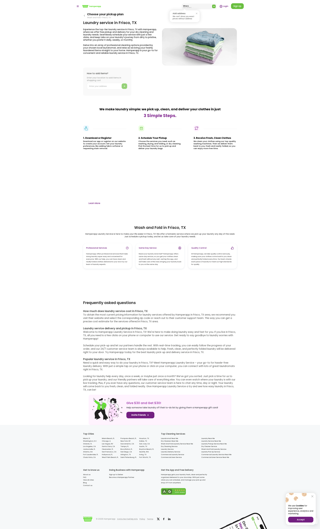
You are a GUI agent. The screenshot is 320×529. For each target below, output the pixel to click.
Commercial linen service (171, 457)
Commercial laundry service (172, 454)
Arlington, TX (125, 454)
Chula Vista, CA (89, 457)
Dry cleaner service (209, 446)
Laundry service (167, 449)
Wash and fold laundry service (213, 449)
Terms (150, 519)
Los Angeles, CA (89, 446)
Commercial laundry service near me (216, 454)
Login (225, 6)
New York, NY (125, 441)
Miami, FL (86, 438)
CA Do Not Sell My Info (127, 519)
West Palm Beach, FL (110, 457)
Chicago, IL (106, 441)
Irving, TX (142, 454)
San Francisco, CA (109, 452)
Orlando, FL (87, 444)
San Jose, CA (144, 444)
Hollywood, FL (107, 454)
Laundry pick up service (210, 452)
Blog (85, 483)
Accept (301, 519)
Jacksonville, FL (89, 449)
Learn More (94, 203)
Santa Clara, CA (108, 446)
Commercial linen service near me (215, 457)
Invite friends (138, 415)
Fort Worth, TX (145, 457)
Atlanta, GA (88, 452)
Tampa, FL (124, 446)
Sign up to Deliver (116, 474)
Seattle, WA (144, 452)
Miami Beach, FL (108, 438)
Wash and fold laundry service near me (177, 444)
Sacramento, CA (127, 444)
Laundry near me (208, 438)
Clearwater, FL (107, 449)
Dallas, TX (143, 441)
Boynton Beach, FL (146, 449)
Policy (142, 519)
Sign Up (237, 6)
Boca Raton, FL (126, 449)
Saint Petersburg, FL (128, 457)
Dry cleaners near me (169, 441)
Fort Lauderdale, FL (90, 454)
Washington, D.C (90, 441)
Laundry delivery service (170, 452)
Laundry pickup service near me (214, 444)
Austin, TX (143, 446)
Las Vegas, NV (107, 444)
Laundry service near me (211, 441)
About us (86, 474)
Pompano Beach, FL (128, 438)
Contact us (87, 485)
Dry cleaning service (169, 446)
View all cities (88, 480)
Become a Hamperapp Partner (121, 477)
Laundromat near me (169, 438)
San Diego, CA (126, 452)
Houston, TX (144, 438)
